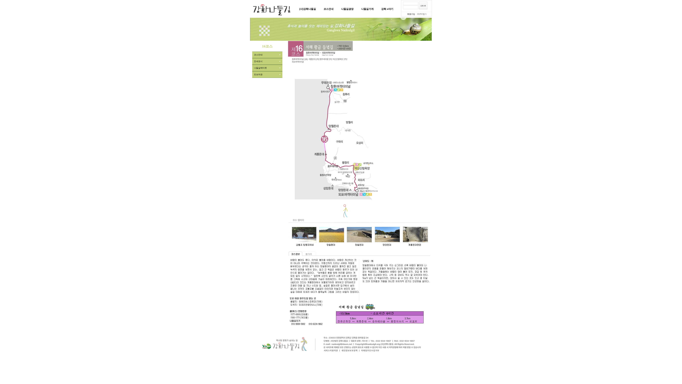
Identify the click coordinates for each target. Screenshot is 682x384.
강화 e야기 (387, 8)
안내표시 (258, 61)
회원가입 (411, 14)
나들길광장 (347, 8)
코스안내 (329, 8)
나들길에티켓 (260, 68)
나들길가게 (367, 8)
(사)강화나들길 (307, 8)
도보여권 (258, 74)
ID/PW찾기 (422, 14)
